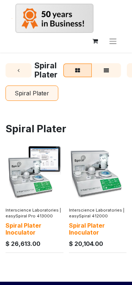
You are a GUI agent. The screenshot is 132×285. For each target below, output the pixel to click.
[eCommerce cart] (95, 41)
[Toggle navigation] (113, 41)
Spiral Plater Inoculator (23, 229)
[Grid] (77, 70)
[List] (106, 70)
